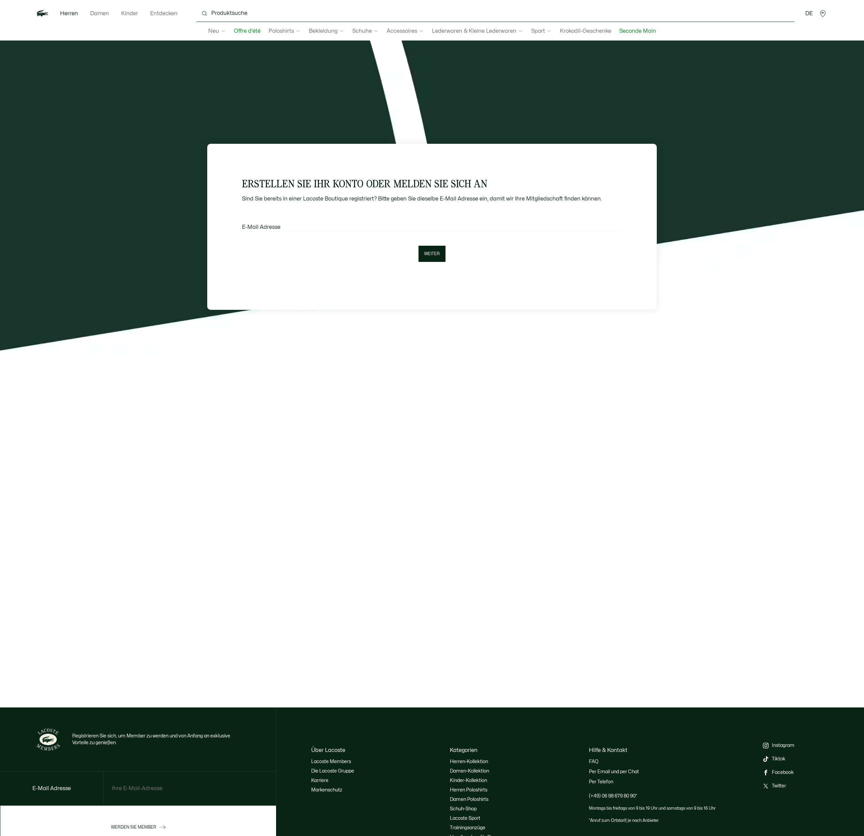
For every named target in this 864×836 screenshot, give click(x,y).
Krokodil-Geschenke (585, 31)
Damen (99, 13)
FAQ (593, 761)
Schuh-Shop (463, 809)
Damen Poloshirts (469, 799)
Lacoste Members (331, 761)
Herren (69, 13)
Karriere (319, 780)
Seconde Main (637, 31)
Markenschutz (326, 790)
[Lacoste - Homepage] (42, 13)
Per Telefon (601, 782)
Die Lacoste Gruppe (332, 771)
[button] (823, 13)
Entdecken (164, 13)
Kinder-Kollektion (468, 780)
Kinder (129, 13)
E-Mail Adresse (261, 227)
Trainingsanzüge (467, 828)
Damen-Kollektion (469, 771)
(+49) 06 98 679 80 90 (613, 796)
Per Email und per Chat (614, 772)
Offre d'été (247, 31)
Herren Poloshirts (468, 790)
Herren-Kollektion (469, 761)
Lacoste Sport (465, 818)
